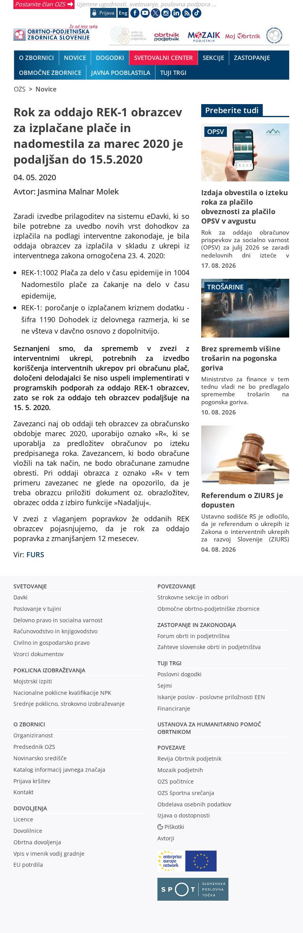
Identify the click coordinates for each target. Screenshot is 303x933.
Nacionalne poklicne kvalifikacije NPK (62, 692)
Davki (20, 597)
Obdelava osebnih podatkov (194, 804)
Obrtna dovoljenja (37, 842)
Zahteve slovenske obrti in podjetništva (209, 647)
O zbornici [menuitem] (36, 58)
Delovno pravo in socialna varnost (58, 620)
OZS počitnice (175, 781)
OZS (20, 89)
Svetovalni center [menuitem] (163, 58)
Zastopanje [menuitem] (252, 58)
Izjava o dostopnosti (183, 815)
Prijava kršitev (31, 781)
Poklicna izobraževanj (47, 670)
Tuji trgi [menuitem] (173, 73)
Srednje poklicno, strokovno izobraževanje (69, 703)
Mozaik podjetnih (180, 770)
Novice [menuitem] (75, 58)
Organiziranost (33, 735)
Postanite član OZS (40, 4)
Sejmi (164, 685)
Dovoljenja (30, 808)
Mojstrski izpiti (32, 681)
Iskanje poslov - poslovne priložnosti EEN (211, 697)
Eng (123, 12)
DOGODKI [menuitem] (110, 58)
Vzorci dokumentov (38, 654)
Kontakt (23, 792)
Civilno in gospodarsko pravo (51, 642)
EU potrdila (28, 864)
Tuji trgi (169, 663)
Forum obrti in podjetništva (193, 636)
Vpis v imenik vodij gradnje (48, 853)
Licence (23, 819)
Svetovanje (30, 586)
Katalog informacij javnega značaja (59, 769)
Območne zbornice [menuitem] (50, 73)
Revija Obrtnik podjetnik (189, 758)
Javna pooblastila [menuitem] (120, 73)
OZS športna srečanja (185, 793)
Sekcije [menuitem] (213, 58)
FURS (34, 554)
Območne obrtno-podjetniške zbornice (208, 608)
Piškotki (174, 826)
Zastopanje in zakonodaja (196, 625)
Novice (46, 89)
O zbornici (29, 724)
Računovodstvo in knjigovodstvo (55, 631)
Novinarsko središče (40, 758)
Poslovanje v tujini (37, 608)
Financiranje (173, 708)
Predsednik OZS (34, 746)
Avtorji (165, 838)
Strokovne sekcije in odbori (192, 597)
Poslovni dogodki (179, 674)
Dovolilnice (27, 830)
